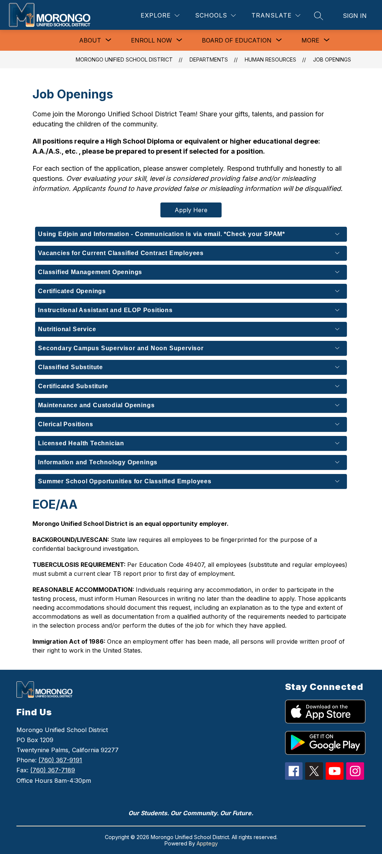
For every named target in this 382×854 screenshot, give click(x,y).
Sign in (355, 15)
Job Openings (332, 59)
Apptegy (207, 843)
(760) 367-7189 (52, 770)
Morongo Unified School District (124, 59)
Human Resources (270, 59)
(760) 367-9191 (60, 760)
